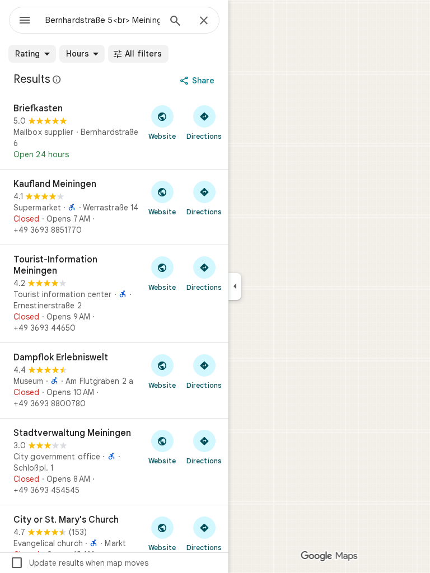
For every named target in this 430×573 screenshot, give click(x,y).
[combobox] (102, 20)
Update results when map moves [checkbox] (79, 563)
